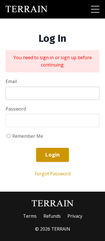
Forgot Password (53, 174)
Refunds (52, 216)
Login (52, 154)
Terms (30, 216)
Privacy (74, 216)
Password (16, 109)
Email (11, 81)
